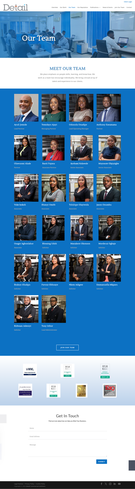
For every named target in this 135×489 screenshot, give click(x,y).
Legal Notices (18, 484)
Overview (55, 7)
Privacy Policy (29, 484)
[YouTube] (119, 484)
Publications (94, 7)
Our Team (72, 7)
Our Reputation (82, 7)
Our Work (63, 7)
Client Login (128, 2)
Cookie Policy (40, 484)
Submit (101, 462)
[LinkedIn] (114, 484)
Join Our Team (119, 7)
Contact (129, 7)
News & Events (108, 7)
